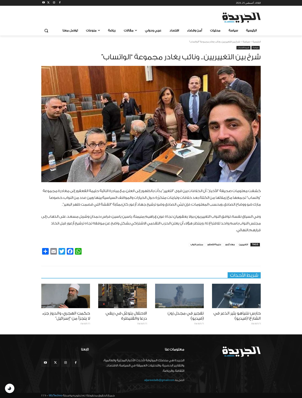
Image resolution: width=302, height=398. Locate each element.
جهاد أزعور (230, 244)
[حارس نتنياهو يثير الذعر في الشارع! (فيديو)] (236, 296)
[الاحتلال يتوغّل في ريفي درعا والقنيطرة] (122, 296)
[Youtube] (43, 3)
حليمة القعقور (214, 244)
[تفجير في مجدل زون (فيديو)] (179, 296)
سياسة (246, 41)
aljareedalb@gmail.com (159, 380)
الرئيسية (256, 41)
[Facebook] (59, 3)
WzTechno (55, 395)
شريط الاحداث (243, 48)
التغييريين (243, 244)
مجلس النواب (196, 244)
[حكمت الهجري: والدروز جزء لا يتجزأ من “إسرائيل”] (65, 296)
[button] (46, 30)
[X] (48, 3)
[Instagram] (54, 3)
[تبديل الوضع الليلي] (9, 388)
